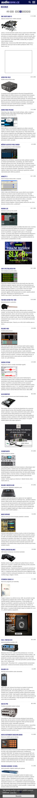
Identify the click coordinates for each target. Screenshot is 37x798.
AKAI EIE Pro (4, 704)
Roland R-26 (4, 669)
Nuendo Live (4, 208)
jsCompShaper (5, 451)
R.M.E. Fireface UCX (6, 640)
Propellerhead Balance (8, 549)
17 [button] (22, 11)
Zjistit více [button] (13, 792)
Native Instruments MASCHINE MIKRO (11, 734)
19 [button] (27, 11)
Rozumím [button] (18, 796)
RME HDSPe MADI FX (6, 16)
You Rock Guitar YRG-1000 (8, 300)
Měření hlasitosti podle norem (10, 144)
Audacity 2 (4, 176)
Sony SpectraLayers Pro (8, 268)
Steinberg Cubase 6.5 (7, 579)
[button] (8, 11)
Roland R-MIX (5, 328)
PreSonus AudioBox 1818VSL (9, 766)
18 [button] (25, 11)
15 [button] (18, 11)
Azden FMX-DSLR (6, 77)
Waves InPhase (5, 514)
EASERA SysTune (5, 362)
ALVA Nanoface (5, 394)
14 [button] (16, 11)
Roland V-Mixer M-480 (7, 485)
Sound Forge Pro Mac (7, 110)
